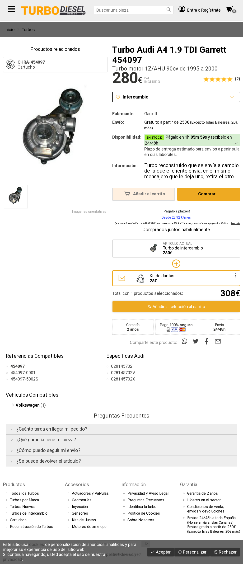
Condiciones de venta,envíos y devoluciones (205, 508)
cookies (36, 544)
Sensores (80, 513)
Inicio (9, 29)
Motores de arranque (89, 526)
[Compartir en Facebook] (207, 341)
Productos (14, 484)
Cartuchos (18, 520)
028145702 (121, 366)
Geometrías (81, 500)
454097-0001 (23, 372)
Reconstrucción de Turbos (31, 526)
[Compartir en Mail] (218, 341)
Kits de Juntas (84, 520)
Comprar (207, 194)
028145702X (123, 378)
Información (133, 484)
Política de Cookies (143, 513)
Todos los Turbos (24, 493)
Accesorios (77, 484)
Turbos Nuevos (22, 506)
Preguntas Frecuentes (145, 500)
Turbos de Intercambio (28, 513)
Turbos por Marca (24, 500)
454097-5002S (24, 378)
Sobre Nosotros (140, 520)
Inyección (80, 506)
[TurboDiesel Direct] (53, 10)
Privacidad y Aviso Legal (147, 493)
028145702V (123, 372)
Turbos (28, 29)
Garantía (188, 484)
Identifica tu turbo (141, 506)
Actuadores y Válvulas (90, 493)
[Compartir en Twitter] (196, 341)
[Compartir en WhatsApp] (185, 341)
